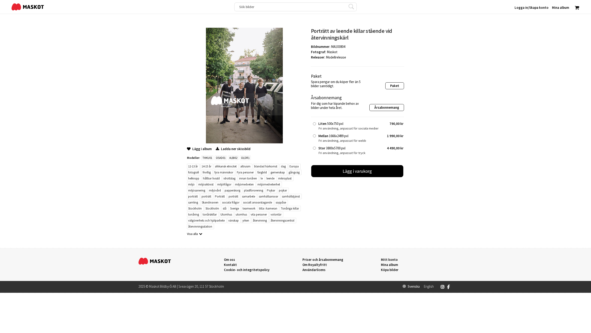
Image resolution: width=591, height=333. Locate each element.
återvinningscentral (282, 220)
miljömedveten (244, 184)
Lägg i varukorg (357, 171)
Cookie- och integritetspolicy (246, 270)
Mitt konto (389, 260)
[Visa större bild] (244, 142)
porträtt (193, 196)
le (262, 178)
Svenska (414, 286)
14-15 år (206, 166)
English (429, 286)
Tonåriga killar (290, 208)
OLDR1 (245, 158)
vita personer (259, 214)
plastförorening (253, 190)
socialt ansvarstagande (257, 202)
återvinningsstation (200, 226)
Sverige (234, 208)
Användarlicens (314, 270)
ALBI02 (233, 158)
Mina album (389, 265)
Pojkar (271, 190)
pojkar (283, 190)
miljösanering (196, 190)
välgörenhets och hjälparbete (206, 220)
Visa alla (192, 234)
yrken (245, 220)
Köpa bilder (389, 270)
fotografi (193, 172)
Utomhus (226, 214)
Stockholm (195, 208)
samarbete (248, 196)
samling (193, 202)
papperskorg (232, 190)
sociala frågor (230, 202)
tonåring (193, 214)
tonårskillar (210, 214)
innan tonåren (248, 178)
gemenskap (278, 172)
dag (283, 166)
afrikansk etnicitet (226, 166)
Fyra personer (245, 172)
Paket (394, 85)
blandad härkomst (265, 166)
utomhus (241, 214)
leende (270, 178)
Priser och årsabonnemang (322, 260)
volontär (276, 214)
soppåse (281, 202)
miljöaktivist (206, 184)
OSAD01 (221, 158)
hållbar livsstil (211, 178)
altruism (245, 166)
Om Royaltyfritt (314, 265)
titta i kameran (268, 208)
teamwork (249, 208)
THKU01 (207, 158)
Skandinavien (210, 202)
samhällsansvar (268, 196)
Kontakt (230, 265)
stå (224, 208)
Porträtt (220, 196)
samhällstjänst (291, 196)
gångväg (294, 172)
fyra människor (223, 172)
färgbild (262, 172)
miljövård (215, 190)
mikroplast (285, 178)
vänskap (233, 220)
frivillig (207, 172)
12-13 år (193, 166)
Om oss (229, 260)
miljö (191, 184)
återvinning (260, 220)
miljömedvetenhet (268, 184)
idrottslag (229, 178)
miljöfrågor (224, 184)
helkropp (193, 178)
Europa (294, 166)
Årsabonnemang (386, 107)
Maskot (332, 52)
